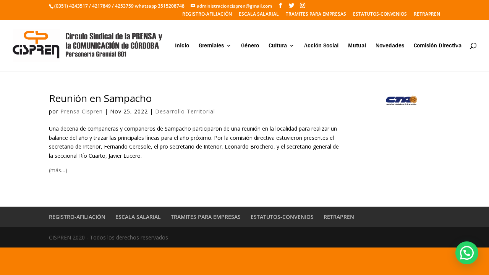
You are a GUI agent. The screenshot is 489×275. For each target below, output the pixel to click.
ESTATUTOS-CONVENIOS (380, 14)
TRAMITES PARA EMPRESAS (316, 14)
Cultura (278, 47)
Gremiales (211, 47)
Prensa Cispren (81, 111)
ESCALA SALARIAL (259, 14)
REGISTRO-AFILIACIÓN (207, 14)
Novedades (390, 47)
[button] (466, 252)
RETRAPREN (427, 14)
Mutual (357, 47)
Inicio (182, 47)
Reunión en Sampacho (100, 98)
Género (250, 47)
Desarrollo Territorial (185, 111)
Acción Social (321, 47)
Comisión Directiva (437, 47)
